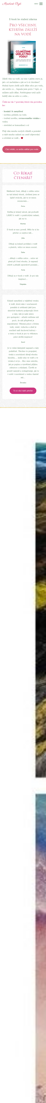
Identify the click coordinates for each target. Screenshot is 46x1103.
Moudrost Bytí (11, 3)
